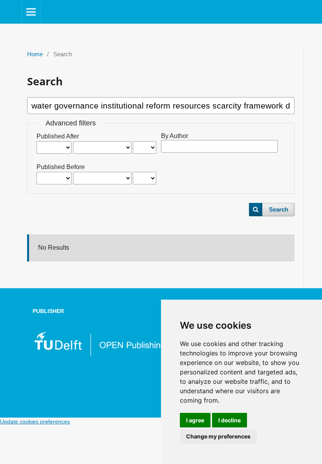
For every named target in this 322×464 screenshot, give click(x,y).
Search (278, 209)
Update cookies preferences (35, 421)
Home (35, 54)
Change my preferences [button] (218, 436)
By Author (174, 136)
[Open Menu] (31, 12)
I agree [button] (195, 420)
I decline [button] (229, 420)
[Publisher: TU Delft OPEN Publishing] (99, 355)
